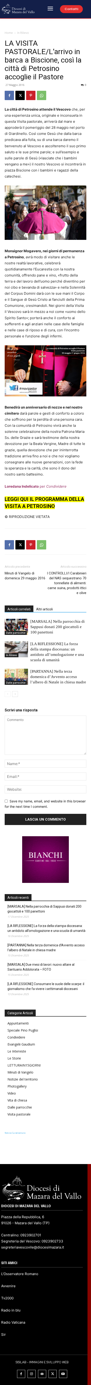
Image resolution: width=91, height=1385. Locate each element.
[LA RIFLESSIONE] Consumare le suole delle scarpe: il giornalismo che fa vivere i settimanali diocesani (45, 986)
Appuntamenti (18, 1023)
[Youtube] (63, 1374)
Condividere (16, 1037)
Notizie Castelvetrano (15, 1133)
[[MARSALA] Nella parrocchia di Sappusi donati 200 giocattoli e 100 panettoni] (16, 627)
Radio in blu (11, 1310)
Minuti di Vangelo (20, 1072)
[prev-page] (7, 694)
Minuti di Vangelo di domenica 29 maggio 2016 (25, 575)
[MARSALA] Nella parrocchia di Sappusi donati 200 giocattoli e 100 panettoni (57, 626)
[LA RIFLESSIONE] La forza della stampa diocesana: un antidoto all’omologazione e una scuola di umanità (46, 928)
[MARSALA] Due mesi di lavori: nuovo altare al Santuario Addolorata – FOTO (40, 967)
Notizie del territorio (22, 1079)
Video (11, 1093)
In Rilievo (23, 33)
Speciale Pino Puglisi (22, 1030)
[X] (20, 95)
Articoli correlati (19, 609)
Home (9, 33)
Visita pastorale (19, 1114)
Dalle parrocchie (15, 632)
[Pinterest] (30, 95)
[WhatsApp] (41, 95)
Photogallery (17, 1086)
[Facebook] (9, 95)
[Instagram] (32, 1374)
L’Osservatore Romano (19, 1274)
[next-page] (15, 694)
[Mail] (42, 1374)
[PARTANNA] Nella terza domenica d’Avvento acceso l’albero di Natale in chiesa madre (58, 676)
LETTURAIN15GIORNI (24, 1065)
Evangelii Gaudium (21, 1044)
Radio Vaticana (13, 1322)
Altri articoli (44, 609)
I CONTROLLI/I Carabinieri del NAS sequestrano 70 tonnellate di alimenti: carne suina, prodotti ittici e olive (66, 583)
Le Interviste (16, 1051)
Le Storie (14, 1058)
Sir (3, 1334)
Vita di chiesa (17, 1100)
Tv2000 (7, 1298)
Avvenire (8, 1286)
